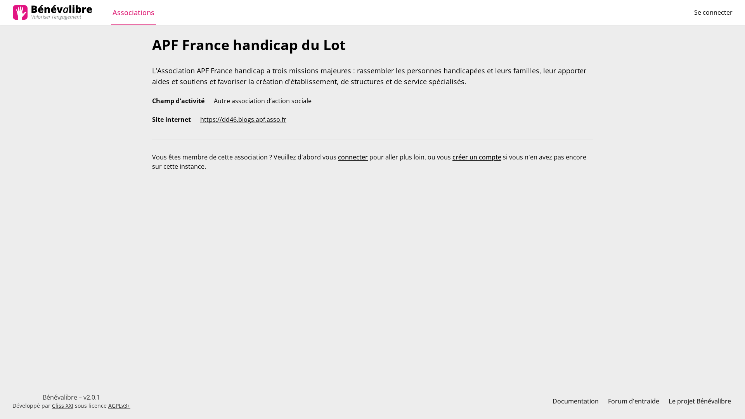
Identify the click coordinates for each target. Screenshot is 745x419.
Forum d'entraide (633, 401)
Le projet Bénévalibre (700, 401)
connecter (353, 157)
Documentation (576, 401)
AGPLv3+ (119, 405)
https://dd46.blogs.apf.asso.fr (243, 119)
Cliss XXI (62, 405)
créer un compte (476, 157)
